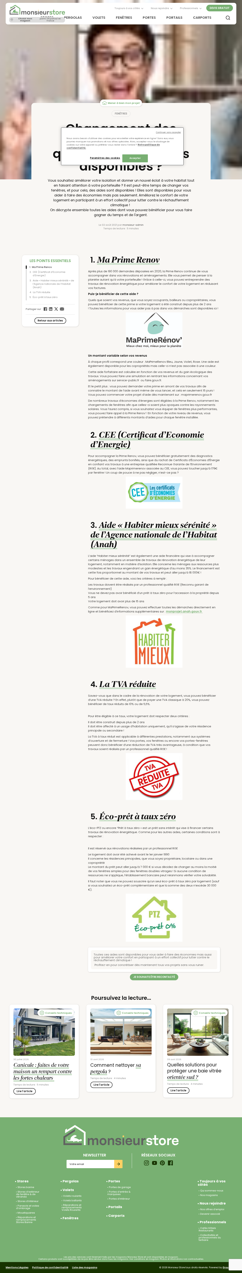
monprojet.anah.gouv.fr (184, 611)
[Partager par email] (62, 309)
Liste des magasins (84, 1267)
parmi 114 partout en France (39, 19)
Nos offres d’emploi (212, 1209)
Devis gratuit (220, 8)
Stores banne (26, 1187)
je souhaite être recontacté (154, 977)
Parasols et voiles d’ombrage (27, 1207)
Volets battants (72, 1200)
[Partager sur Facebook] (45, 309)
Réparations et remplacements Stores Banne (26, 1219)
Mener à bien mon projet (124, 103)
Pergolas (73, 17)
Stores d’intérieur (28, 1201)
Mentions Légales (17, 1267)
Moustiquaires (26, 1213)
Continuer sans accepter (168, 132)
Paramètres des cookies (105, 158)
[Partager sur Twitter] (56, 309)
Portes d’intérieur (119, 1199)
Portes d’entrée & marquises (118, 1193)
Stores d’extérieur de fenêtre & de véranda (27, 1194)
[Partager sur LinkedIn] (50, 309)
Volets (98, 17)
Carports (202, 17)
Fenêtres (124, 17)
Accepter (135, 158)
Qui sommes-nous (211, 1190)
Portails (174, 17)
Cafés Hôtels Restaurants (207, 1229)
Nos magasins (209, 1195)
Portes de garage (120, 1187)
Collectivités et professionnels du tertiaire (210, 1237)
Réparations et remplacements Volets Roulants (72, 1207)
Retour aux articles (50, 320)
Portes (149, 17)
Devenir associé (210, 1214)
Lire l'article (24, 1091)
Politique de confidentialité (50, 1267)
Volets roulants (72, 1196)
